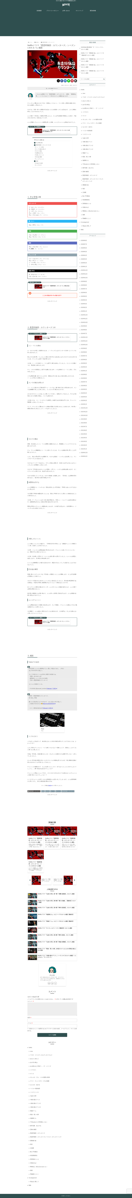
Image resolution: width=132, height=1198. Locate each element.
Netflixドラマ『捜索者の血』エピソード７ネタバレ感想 (92, 60)
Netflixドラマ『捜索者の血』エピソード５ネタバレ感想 (92, 72)
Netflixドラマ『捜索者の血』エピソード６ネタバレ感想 (92, 66)
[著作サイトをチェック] (49, 983)
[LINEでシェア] (68, 80)
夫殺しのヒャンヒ (40, 155)
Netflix (49, 785)
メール (30, 1023)
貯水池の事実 (39, 157)
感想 (37, 161)
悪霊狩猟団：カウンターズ (34, 791)
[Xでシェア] (58, 80)
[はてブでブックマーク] (65, 80)
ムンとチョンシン (40, 158)
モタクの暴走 (39, 151)
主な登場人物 (39, 142)
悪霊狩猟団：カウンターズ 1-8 (43, 145)
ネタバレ (59, 791)
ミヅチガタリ (39, 165)
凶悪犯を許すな (39, 153)
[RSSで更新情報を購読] (55, 983)
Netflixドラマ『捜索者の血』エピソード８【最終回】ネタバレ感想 (92, 54)
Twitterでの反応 (39, 163)
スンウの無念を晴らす (41, 149)
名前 (29, 1017)
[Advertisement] (66, 25)
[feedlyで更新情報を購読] (52, 983)
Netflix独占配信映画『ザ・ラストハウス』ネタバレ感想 (92, 48)
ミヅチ (53, 975)
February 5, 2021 (47, 708)
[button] (75, 80)
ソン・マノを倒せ (40, 147)
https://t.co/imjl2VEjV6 (48, 703)
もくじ (38, 139)
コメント (30, 1001)
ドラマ (53, 791)
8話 (43, 791)
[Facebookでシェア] (61, 80)
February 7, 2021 (51, 688)
